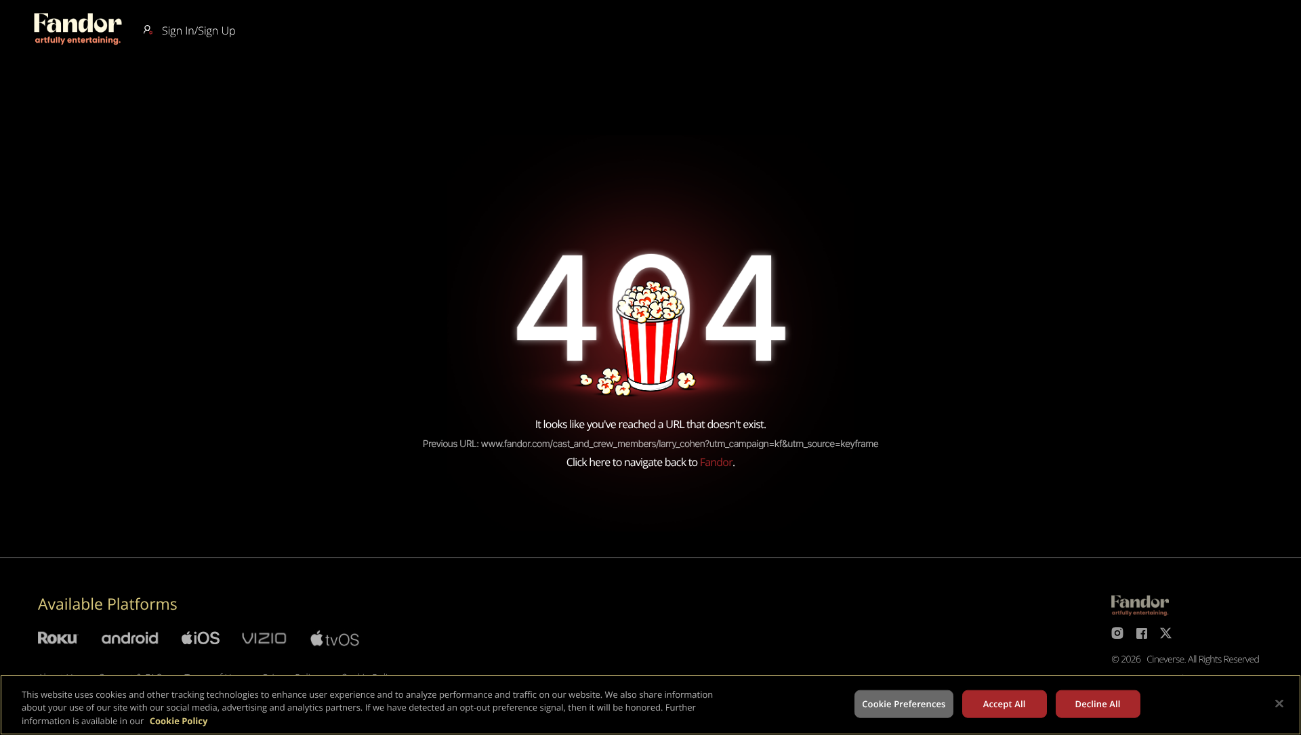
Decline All (1097, 703)
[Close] (1279, 703)
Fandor (716, 462)
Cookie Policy (179, 721)
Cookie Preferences (903, 703)
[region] (650, 705)
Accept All (1004, 703)
